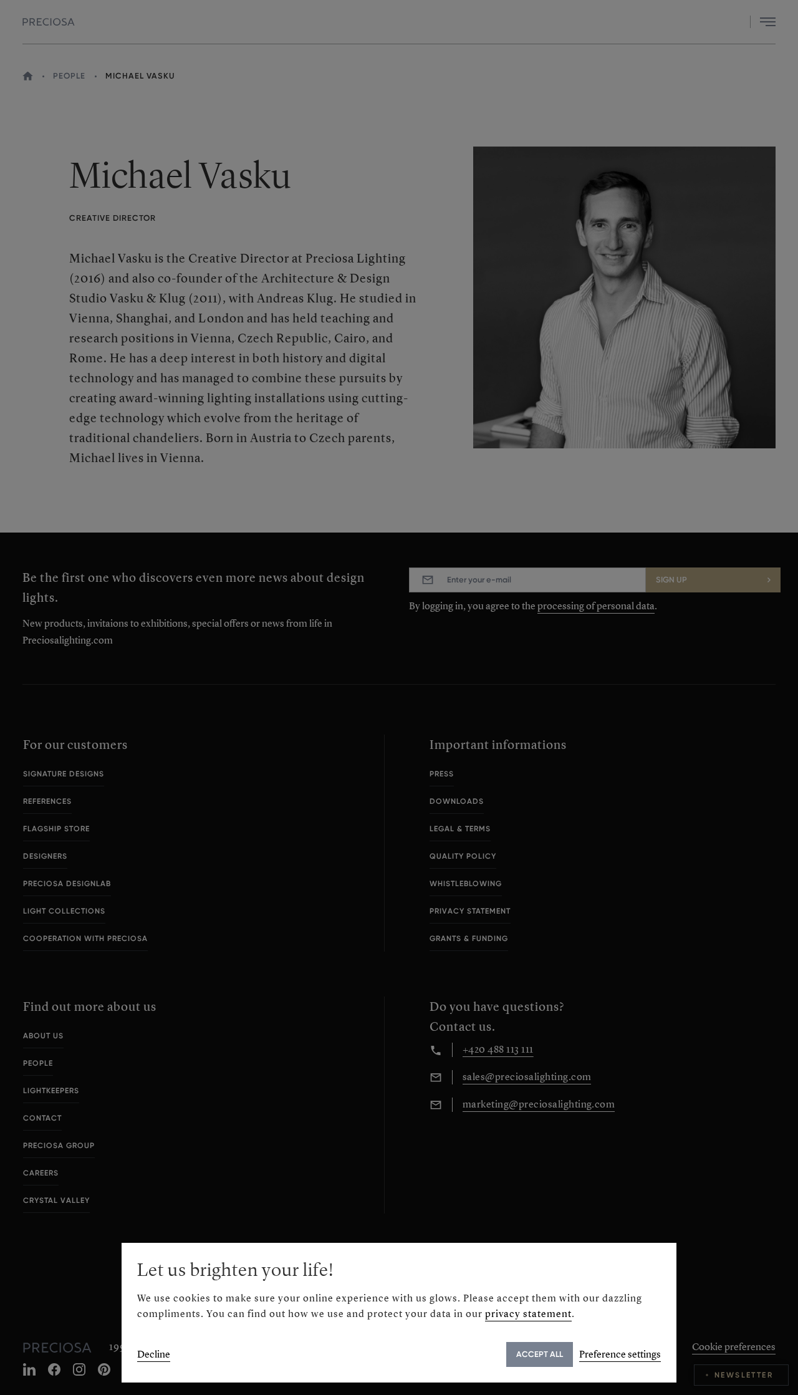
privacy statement (528, 1314)
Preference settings (620, 1354)
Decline (153, 1354)
